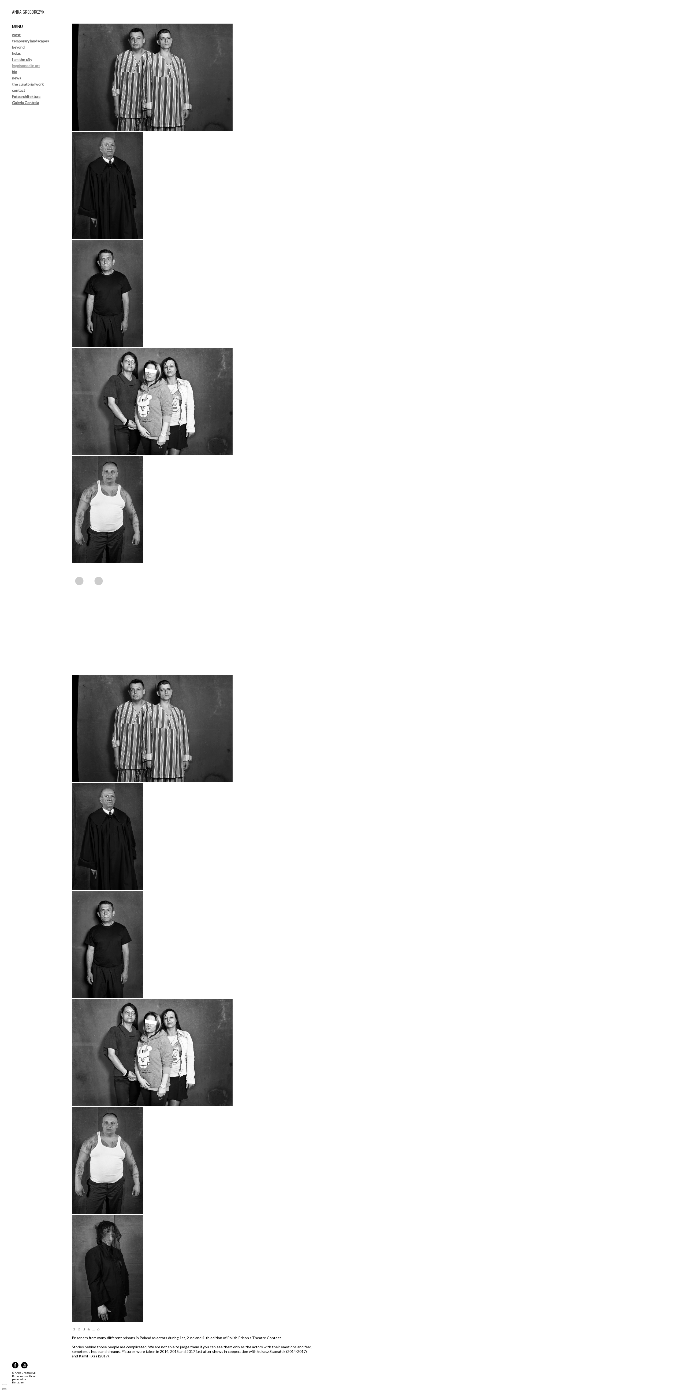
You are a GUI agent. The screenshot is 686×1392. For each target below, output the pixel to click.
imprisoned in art (26, 65)
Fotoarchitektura (26, 96)
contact (18, 90)
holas (16, 53)
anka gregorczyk (28, 11)
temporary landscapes (30, 41)
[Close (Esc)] (4, 1384)
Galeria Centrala (25, 102)
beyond (18, 47)
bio (14, 71)
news (16, 78)
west (16, 34)
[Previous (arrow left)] (4, 1389)
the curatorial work (28, 84)
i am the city (22, 59)
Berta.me (18, 1382)
